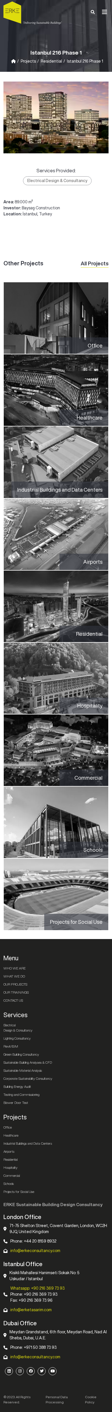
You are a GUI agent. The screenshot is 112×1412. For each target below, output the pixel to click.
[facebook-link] (31, 1371)
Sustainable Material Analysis (22, 1070)
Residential (51, 61)
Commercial (11, 1175)
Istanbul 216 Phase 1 (85, 61)
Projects (28, 61)
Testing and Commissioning (21, 1094)
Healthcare (10, 1135)
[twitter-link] (42, 1371)
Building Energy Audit (17, 1086)
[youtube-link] (53, 1371)
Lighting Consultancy (17, 1038)
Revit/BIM (10, 1046)
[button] (104, 12)
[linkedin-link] (9, 1371)
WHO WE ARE (14, 968)
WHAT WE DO (14, 976)
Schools (8, 1183)
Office (7, 1127)
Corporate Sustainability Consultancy (27, 1078)
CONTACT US (13, 1000)
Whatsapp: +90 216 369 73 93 (37, 1288)
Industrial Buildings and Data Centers (27, 1143)
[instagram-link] (20, 1371)
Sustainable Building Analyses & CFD (27, 1062)
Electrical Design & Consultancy (57, 181)
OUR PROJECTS (15, 984)
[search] (92, 12)
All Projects (95, 263)
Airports (8, 1151)
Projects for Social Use (18, 1191)
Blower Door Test (15, 1102)
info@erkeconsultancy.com (35, 1251)
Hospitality (10, 1167)
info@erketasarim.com (31, 1310)
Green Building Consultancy (21, 1054)
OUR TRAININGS (16, 992)
